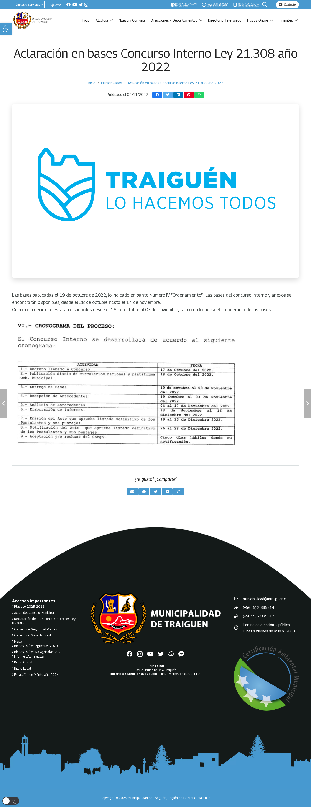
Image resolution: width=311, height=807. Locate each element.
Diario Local (22, 668)
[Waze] (171, 654)
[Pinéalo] (189, 95)
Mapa (17, 641)
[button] (6, 29)
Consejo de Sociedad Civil (32, 635)
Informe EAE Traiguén (29, 656)
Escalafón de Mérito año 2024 (36, 674)
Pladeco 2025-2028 (29, 606)
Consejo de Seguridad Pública (35, 629)
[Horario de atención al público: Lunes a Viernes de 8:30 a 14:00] (238, 628)
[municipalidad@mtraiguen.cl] (238, 599)
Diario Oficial (22, 662)
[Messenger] (181, 654)
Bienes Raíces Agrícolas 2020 (35, 646)
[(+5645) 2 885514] (238, 607)
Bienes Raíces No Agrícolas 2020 (38, 652)
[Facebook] (68, 5)
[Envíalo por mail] (132, 491)
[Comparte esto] (157, 95)
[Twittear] (168, 95)
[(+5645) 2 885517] (238, 616)
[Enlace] (184, 4)
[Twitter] (81, 5)
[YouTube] (74, 5)
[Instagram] (86, 5)
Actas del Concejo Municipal (34, 612)
